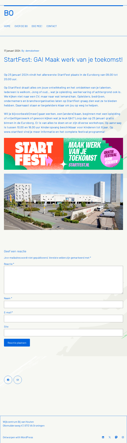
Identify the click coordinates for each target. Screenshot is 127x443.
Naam (8, 298)
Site (6, 326)
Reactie (9, 263)
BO (9, 13)
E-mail (8, 312)
